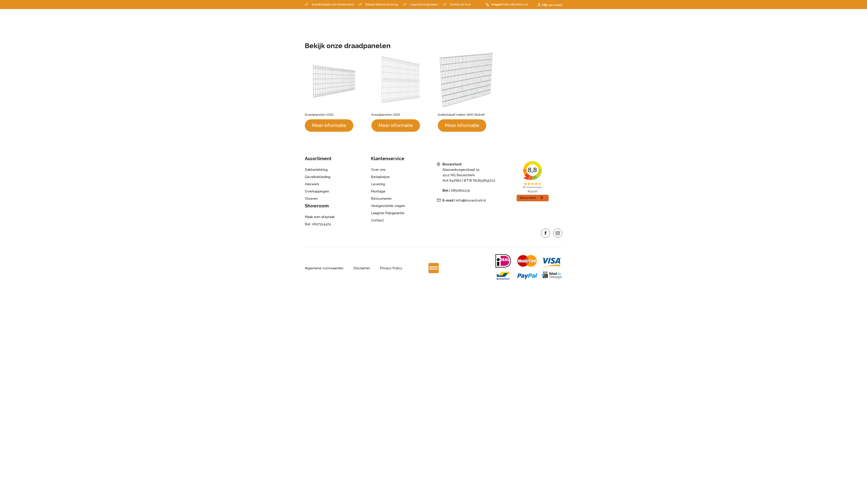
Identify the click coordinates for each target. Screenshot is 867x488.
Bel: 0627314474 (318, 224)
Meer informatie (329, 125)
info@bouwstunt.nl (471, 200)
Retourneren (381, 199)
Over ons (378, 170)
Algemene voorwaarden (324, 268)
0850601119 (460, 190)
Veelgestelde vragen (388, 206)
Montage (378, 191)
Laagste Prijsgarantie (387, 213)
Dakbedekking (316, 170)
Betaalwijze (380, 177)
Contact (377, 220)
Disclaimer (361, 268)
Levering (378, 184)
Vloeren (311, 199)
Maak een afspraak (320, 217)
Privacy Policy (391, 268)
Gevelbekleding (317, 177)
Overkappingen (317, 191)
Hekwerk (312, 184)
